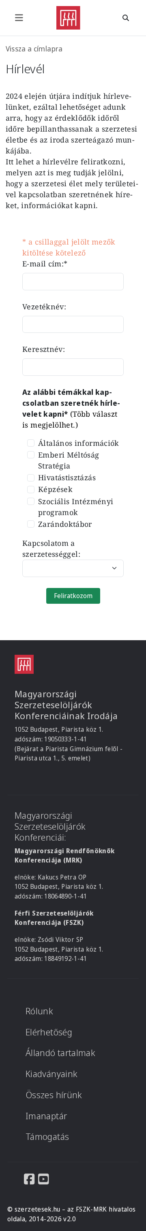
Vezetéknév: (44, 306)
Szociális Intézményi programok (75, 506)
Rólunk (39, 1011)
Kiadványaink (51, 1073)
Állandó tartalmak (60, 1052)
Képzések (55, 489)
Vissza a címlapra (34, 48)
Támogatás (47, 1136)
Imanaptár (46, 1116)
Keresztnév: (43, 349)
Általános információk (78, 443)
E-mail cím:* (44, 263)
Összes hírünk (54, 1094)
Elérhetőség (49, 1032)
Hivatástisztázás (67, 477)
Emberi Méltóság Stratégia (68, 460)
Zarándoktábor (65, 524)
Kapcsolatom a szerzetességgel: (51, 548)
